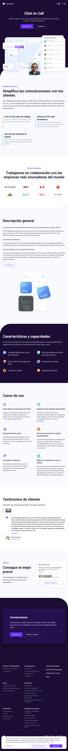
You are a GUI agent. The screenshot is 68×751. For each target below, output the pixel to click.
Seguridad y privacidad (32, 708)
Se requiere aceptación (39, 746)
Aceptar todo (56, 746)
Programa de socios (53, 673)
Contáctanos (6, 718)
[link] (46, 736)
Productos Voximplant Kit (11, 666)
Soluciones (28, 683)
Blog (47, 677)
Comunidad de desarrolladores (11, 688)
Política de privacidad (36, 742)
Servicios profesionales (54, 669)
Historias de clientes (53, 666)
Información (7, 708)
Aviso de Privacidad (30, 715)
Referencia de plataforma (32, 671)
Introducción (28, 668)
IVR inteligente (29, 685)
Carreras (5, 713)
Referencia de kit (29, 673)
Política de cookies (30, 718)
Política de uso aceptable (31, 720)
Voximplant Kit (7, 671)
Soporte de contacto (8, 690)
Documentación (30, 666)
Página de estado (8, 716)
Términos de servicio (30, 723)
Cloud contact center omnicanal (33, 690)
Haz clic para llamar (30, 693)
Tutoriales (27, 676)
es (57, 3)
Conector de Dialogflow (31, 688)
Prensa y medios (7, 711)
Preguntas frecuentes (9, 685)
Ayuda (5, 683)
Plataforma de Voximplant (10, 668)
